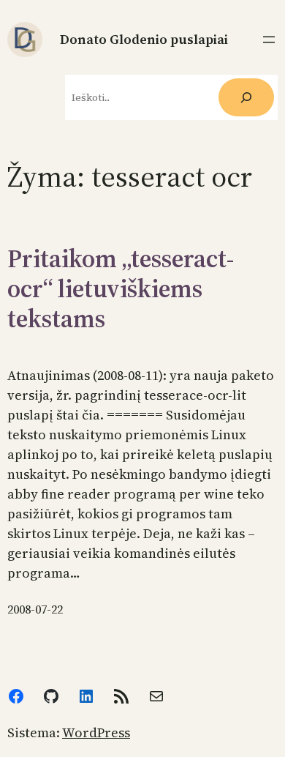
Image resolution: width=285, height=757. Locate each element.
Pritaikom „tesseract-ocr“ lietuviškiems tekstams (120, 288)
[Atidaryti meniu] (269, 39)
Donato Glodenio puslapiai (144, 39)
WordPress (96, 732)
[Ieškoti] (246, 97)
